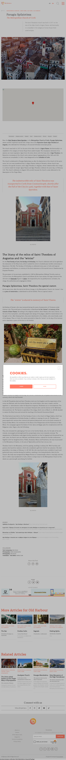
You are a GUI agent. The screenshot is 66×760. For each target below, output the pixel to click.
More (44, 386)
